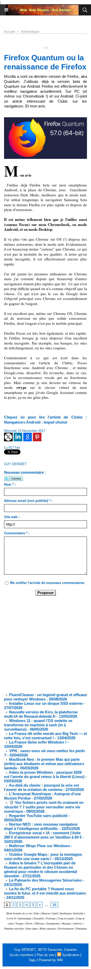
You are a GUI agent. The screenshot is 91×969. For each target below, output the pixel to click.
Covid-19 (11, 918)
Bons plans (32, 928)
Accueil (9, 31)
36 (54, 905)
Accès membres (22, 955)
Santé (55, 913)
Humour (46, 913)
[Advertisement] (41, 643)
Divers (29, 923)
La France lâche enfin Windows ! (37, 742)
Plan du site (45, 955)
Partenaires (81, 928)
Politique (51, 918)
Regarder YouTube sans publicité (37, 815)
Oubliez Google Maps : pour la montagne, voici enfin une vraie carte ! (43, 856)
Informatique (30, 31)
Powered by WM (51, 960)
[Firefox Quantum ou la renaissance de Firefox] (45, 119)
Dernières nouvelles (14, 928)
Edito (37, 913)
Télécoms (39, 923)
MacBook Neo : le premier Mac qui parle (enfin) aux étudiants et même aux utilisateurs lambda (44, 763)
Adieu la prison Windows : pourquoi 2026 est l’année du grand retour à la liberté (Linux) (44, 774)
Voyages (19, 923)
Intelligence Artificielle (71, 913)
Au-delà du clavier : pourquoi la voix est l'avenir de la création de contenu (41, 787)
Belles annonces (48, 928)
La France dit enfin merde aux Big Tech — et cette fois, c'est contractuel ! (45, 735)
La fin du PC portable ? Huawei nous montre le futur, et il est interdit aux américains (45, 891)
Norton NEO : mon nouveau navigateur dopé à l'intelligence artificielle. (41, 826)
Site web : (11, 517)
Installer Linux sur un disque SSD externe (45, 703)
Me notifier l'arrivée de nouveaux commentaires (47, 583)
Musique (66, 923)
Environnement (66, 928)
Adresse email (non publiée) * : (28, 501)
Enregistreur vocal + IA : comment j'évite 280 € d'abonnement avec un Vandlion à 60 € (43, 835)
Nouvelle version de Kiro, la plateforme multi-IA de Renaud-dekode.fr (41, 714)
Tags (32, 960)
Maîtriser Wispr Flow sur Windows (39, 846)
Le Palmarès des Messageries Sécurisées (45, 880)
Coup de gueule (66, 918)
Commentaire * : (16, 533)
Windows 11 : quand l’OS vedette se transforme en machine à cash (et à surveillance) (38, 724)
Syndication (70, 955)
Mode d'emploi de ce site (19, 913)
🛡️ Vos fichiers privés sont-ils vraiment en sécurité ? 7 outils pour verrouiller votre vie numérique (43, 806)
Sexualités (39, 918)
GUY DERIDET (15, 464)
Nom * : (10, 484)
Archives (77, 923)
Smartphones (53, 923)
